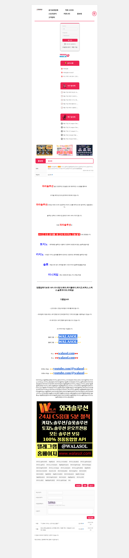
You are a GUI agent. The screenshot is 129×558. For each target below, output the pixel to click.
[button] (49, 174)
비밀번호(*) (39, 497)
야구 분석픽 (71, 86)
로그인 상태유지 (71, 44)
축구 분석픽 (71, 117)
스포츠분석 (53, 13)
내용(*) (38, 511)
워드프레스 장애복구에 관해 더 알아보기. (47, 539)
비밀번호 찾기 (66, 47)
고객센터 (52, 17)
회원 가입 (74, 47)
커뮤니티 (67, 13)
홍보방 (79, 13)
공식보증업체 (53, 10)
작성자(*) (38, 492)
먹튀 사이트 (69, 10)
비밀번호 (64, 32)
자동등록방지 (39, 503)
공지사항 (70, 63)
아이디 (64, 26)
